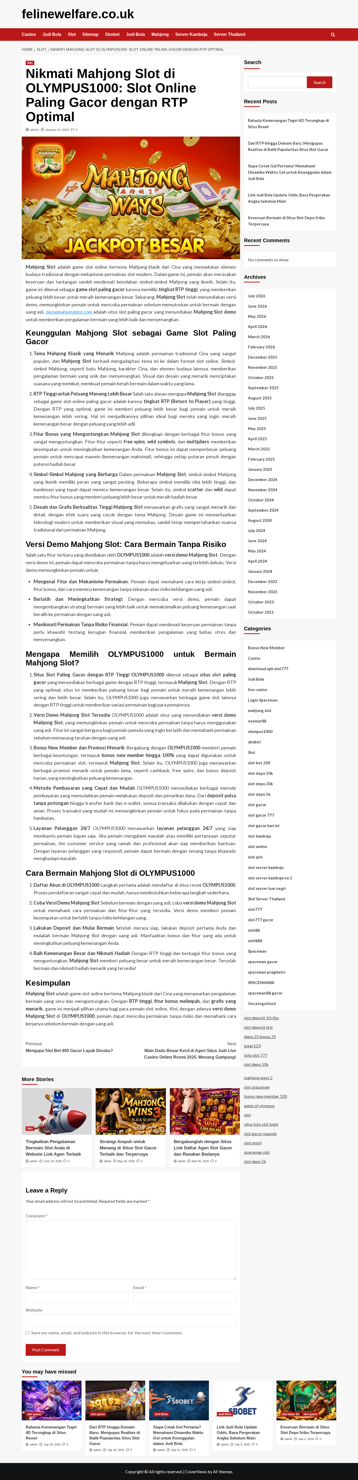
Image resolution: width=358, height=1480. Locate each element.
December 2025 (262, 356)
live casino (257, 689)
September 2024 (263, 509)
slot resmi (253, 1142)
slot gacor (257, 804)
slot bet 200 (259, 762)
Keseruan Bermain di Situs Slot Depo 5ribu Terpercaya (286, 220)
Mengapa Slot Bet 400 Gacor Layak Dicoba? (69, 1047)
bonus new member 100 (265, 1096)
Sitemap (90, 34)
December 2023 (262, 581)
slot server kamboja (266, 867)
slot (247, 1114)
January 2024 (260, 571)
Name (33, 1287)
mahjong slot (260, 710)
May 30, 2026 (126, 1161)
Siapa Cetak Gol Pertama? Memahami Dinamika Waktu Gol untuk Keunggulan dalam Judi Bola (290, 172)
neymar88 (257, 720)
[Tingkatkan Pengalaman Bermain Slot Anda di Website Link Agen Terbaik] (57, 1111)
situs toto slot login (261, 1124)
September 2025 (263, 387)
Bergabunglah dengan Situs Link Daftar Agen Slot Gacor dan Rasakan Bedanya (203, 1148)
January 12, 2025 (57, 130)
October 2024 (261, 499)
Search (252, 62)
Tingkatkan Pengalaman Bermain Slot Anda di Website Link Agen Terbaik (53, 1148)
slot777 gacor (260, 919)
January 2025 (260, 469)
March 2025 (259, 448)
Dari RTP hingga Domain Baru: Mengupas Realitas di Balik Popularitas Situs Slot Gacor (288, 146)
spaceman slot (257, 1151)
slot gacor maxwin (260, 1133)
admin (34, 130)
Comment (37, 1215)
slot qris (255, 856)
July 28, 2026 (52, 1444)
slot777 (255, 909)
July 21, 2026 (179, 1449)
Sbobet (112, 34)
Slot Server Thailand (266, 898)
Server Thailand (229, 34)
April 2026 (257, 326)
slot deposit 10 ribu (261, 1017)
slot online (257, 846)
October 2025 (261, 377)
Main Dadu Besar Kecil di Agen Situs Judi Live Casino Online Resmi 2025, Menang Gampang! (190, 1050)
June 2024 (257, 540)
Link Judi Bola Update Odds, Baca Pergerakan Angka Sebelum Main (289, 198)
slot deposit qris (258, 1027)
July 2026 (256, 295)
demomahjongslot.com (69, 312)
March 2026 (259, 336)
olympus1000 (260, 731)
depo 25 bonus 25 (260, 1036)
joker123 (252, 1045)
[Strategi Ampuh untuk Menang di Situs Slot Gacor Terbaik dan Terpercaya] (131, 1111)
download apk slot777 (268, 668)
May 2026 (257, 316)
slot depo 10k (260, 773)
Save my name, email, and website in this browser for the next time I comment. (107, 1332)
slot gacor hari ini (263, 825)
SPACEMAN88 (261, 982)
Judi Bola (51, 34)
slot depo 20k (260, 783)
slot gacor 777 (261, 814)
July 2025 (256, 407)
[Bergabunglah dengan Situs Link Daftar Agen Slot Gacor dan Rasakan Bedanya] (205, 1111)
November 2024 (262, 489)
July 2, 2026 (306, 1439)
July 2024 (256, 530)
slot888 (255, 940)
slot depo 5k (259, 794)
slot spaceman (257, 1086)
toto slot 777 (255, 1054)
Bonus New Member (266, 647)
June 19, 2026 (53, 1161)
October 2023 (261, 601)
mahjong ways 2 (258, 1077)
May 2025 (257, 428)
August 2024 (260, 520)
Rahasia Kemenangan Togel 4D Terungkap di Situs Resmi (288, 123)
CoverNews (196, 1471)
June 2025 (257, 418)
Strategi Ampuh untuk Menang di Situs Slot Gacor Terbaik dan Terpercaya (128, 1148)
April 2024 (257, 560)
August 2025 (260, 397)
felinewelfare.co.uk (78, 14)
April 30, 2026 (200, 1161)
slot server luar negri (267, 888)
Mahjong (160, 34)
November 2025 (262, 367)
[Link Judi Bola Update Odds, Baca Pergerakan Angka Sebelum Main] (243, 1400)
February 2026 (261, 346)
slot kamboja (259, 835)
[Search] (333, 34)
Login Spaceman (263, 699)
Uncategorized (262, 1003)
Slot (72, 34)
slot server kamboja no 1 (270, 877)
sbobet (254, 741)
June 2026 (257, 305)
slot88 (254, 930)
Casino (29, 34)
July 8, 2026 (242, 1444)
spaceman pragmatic (267, 971)
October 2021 (261, 611)
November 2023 (262, 591)
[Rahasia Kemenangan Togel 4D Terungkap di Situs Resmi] (52, 1400)
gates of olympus (259, 1105)
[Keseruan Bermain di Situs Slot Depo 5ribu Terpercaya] (306, 1400)
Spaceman (257, 950)
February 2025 (261, 458)
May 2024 (257, 550)
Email (140, 1287)
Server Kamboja (191, 34)
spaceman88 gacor (265, 992)
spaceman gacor (263, 961)
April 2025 (257, 438)
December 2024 (262, 479)
